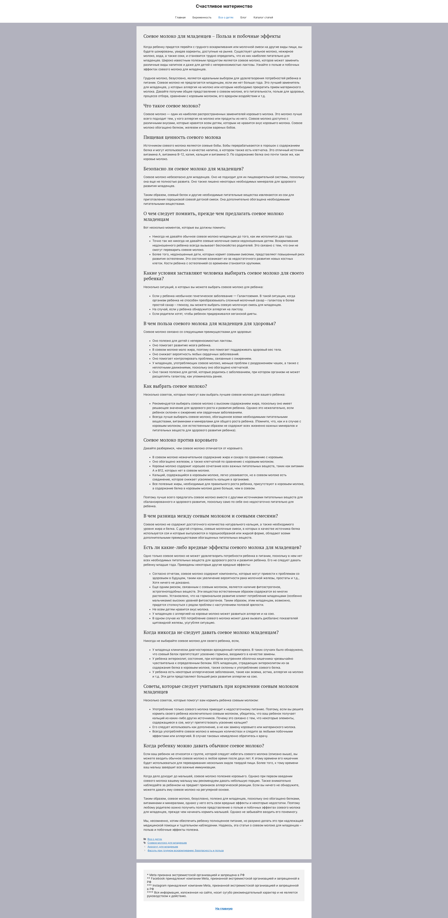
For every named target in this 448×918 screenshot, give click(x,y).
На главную (224, 908)
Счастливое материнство (224, 6)
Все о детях (225, 17)
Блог (243, 17)
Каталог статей (263, 17)
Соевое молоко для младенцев (167, 842)
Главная (180, 17)
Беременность (201, 17)
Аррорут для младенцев (163, 846)
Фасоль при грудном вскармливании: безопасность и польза (186, 850)
